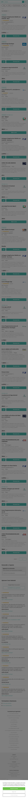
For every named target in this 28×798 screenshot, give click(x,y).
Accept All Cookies (14, 788)
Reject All (14, 791)
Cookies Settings (14, 795)
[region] (14, 789)
